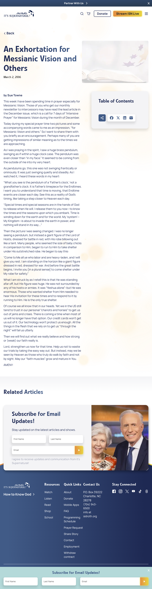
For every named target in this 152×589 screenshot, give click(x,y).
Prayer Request (73, 527)
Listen (48, 498)
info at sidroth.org (90, 514)
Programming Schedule (72, 519)
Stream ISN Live (127, 14)
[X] (118, 118)
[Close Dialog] (149, 570)
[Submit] (79, 450)
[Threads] (146, 491)
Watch (48, 492)
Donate (102, 14)
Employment (71, 546)
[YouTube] (133, 491)
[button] (149, 3)
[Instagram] (120, 491)
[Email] (131, 118)
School (48, 517)
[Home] (19, 14)
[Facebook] (111, 118)
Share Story (71, 534)
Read (47, 505)
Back (10, 33)
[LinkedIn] (124, 118)
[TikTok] (140, 491)
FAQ (66, 511)
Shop (47, 511)
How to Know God (17, 494)
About (67, 492)
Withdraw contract (70, 554)
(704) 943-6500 (90, 506)
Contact (69, 540)
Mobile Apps (71, 505)
